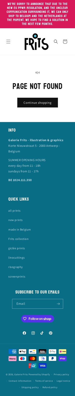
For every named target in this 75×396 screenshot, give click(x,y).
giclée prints (16, 248)
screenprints (16, 276)
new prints (15, 220)
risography (15, 267)
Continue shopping (38, 103)
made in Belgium (19, 229)
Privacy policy (61, 374)
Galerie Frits (21, 374)
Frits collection (18, 239)
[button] (8, 41)
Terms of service (44, 380)
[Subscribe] (58, 304)
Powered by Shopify (39, 374)
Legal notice (63, 380)
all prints (14, 210)
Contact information (20, 380)
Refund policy (49, 387)
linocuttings (16, 257)
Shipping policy (30, 387)
